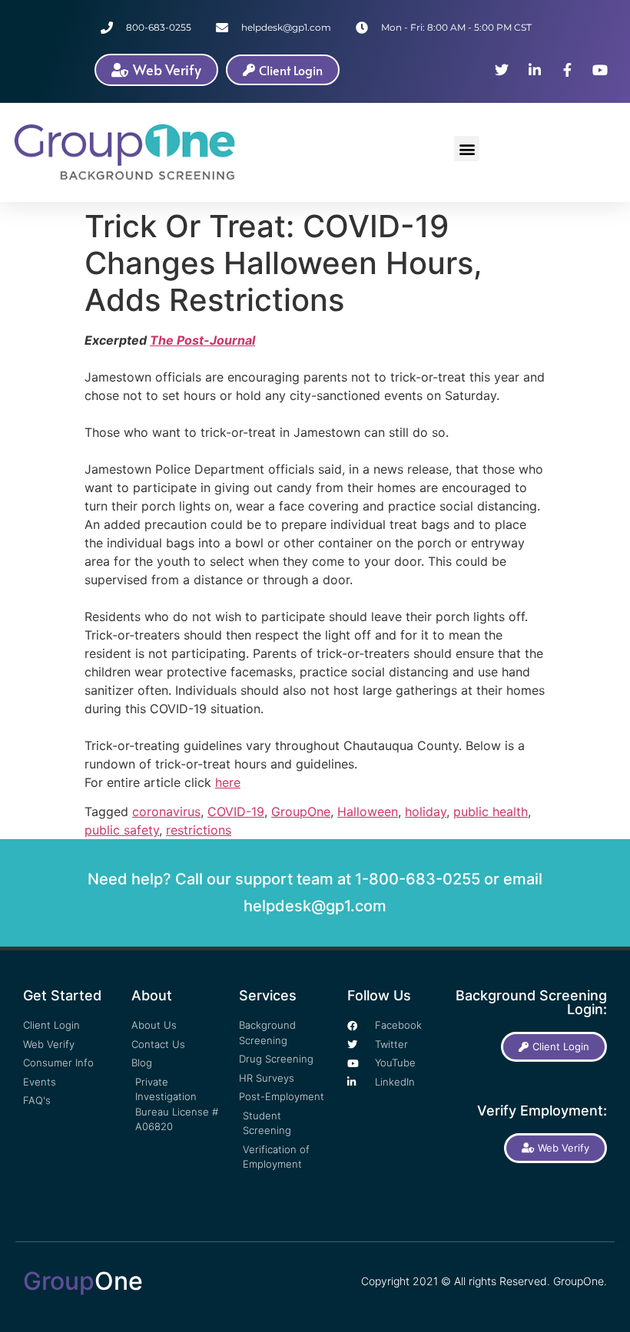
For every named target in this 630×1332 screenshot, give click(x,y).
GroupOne (300, 811)
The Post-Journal (202, 340)
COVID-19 (235, 811)
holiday (425, 811)
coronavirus (166, 811)
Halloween (367, 811)
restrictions (198, 830)
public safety (122, 830)
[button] (466, 148)
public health (490, 811)
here (227, 782)
